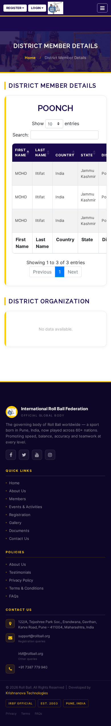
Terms (25, 714)
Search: (20, 135)
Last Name (40, 152)
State (87, 155)
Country (65, 155)
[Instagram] (50, 455)
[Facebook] (11, 455)
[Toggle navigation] (102, 7)
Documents (19, 530)
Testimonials (20, 572)
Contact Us (19, 538)
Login (36, 8)
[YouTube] (37, 455)
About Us (17, 491)
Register (14, 8)
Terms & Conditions (26, 588)
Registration (19, 514)
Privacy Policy (21, 580)
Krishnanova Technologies (27, 693)
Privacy (11, 714)
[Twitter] (24, 455)
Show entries (55, 123)
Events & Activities (25, 506)
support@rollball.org (34, 636)
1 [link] (60, 272)
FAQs (13, 596)
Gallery (15, 522)
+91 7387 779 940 (33, 667)
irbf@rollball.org (30, 653)
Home (30, 57)
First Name (20, 152)
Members (17, 498)
